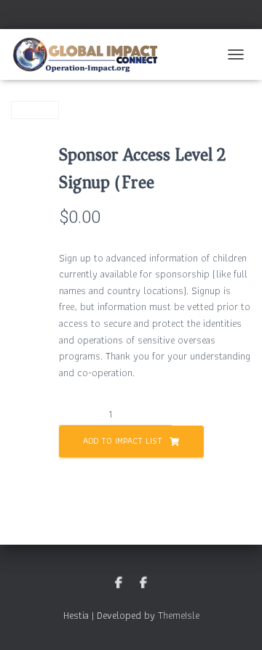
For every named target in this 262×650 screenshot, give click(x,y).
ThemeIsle (178, 615)
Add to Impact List (122, 440)
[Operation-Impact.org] (90, 54)
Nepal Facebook (143, 583)
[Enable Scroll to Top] (233, 621)
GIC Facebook (119, 583)
